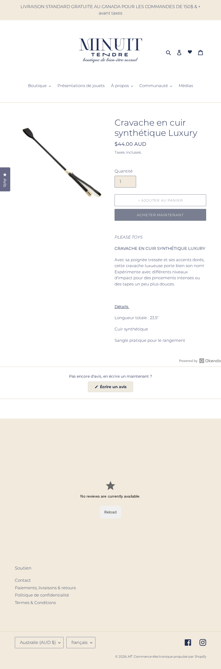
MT (130, 656)
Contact (23, 580)
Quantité (124, 171)
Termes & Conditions (35, 602)
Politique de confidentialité (42, 595)
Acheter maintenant (160, 215)
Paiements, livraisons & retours (45, 587)
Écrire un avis (116, 388)
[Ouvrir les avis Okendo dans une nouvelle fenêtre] (200, 360)
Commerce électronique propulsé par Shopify (170, 656)
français (79, 642)
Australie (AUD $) (38, 642)
